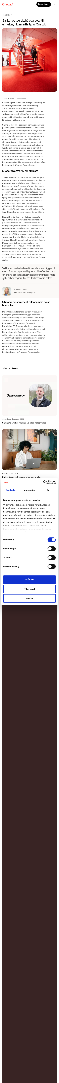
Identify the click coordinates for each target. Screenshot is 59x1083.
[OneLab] (7, 4)
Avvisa (29, 598)
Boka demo (43, 4)
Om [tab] (48, 490)
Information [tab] (29, 490)
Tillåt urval (29, 589)
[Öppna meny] (54, 4)
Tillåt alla (29, 579)
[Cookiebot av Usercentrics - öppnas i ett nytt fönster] (43, 482)
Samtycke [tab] (11, 490)
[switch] (52, 548)
